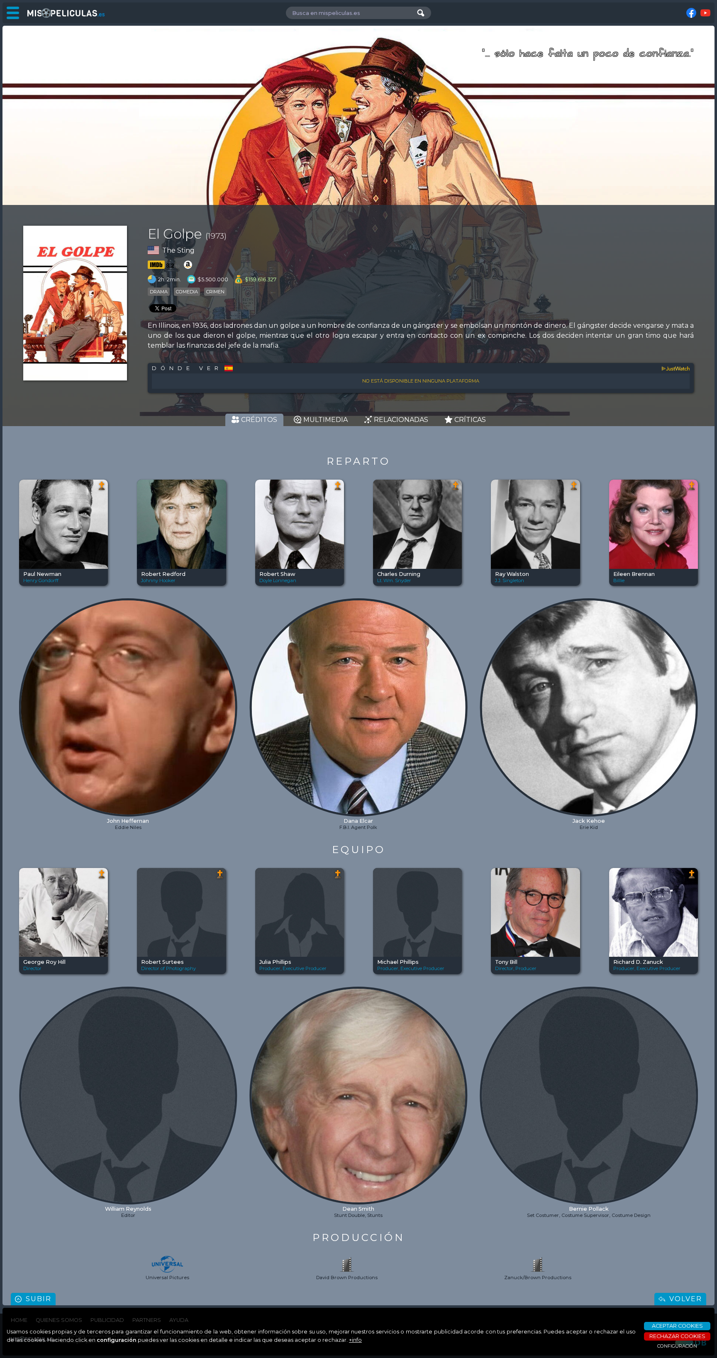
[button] (26, 680)
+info (355, 1340)
